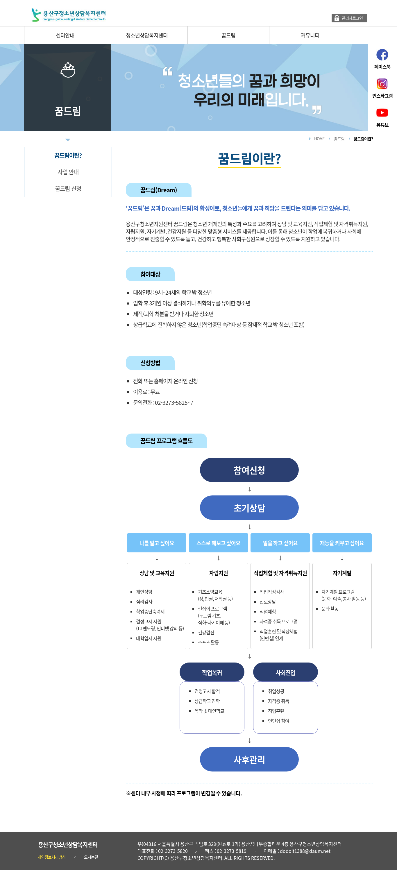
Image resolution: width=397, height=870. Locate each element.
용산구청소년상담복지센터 (67, 844)
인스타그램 (382, 95)
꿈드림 (228, 35)
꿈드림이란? (68, 155)
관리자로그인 (352, 18)
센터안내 (65, 35)
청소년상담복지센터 (147, 35)
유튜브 (382, 124)
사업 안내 (68, 172)
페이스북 (382, 66)
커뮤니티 (310, 35)
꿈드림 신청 (68, 188)
